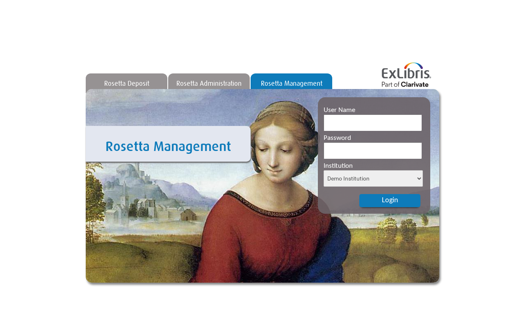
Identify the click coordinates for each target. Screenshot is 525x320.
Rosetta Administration (209, 83)
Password (337, 138)
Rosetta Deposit (126, 83)
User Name (339, 110)
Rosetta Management (291, 83)
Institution (338, 165)
